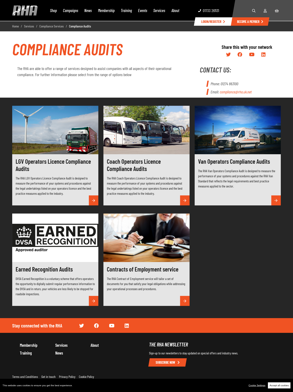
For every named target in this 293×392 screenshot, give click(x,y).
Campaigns (70, 10)
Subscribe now (166, 362)
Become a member (248, 21)
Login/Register (211, 21)
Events (142, 10)
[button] (254, 10)
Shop (53, 10)
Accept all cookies (279, 385)
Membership (106, 10)
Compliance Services (51, 26)
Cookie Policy (86, 377)
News (88, 10)
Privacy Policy (67, 377)
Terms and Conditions (25, 377)
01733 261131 (211, 10)
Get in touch (48, 377)
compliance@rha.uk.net (236, 91)
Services (159, 10)
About (175, 10)
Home (15, 26)
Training (126, 10)
